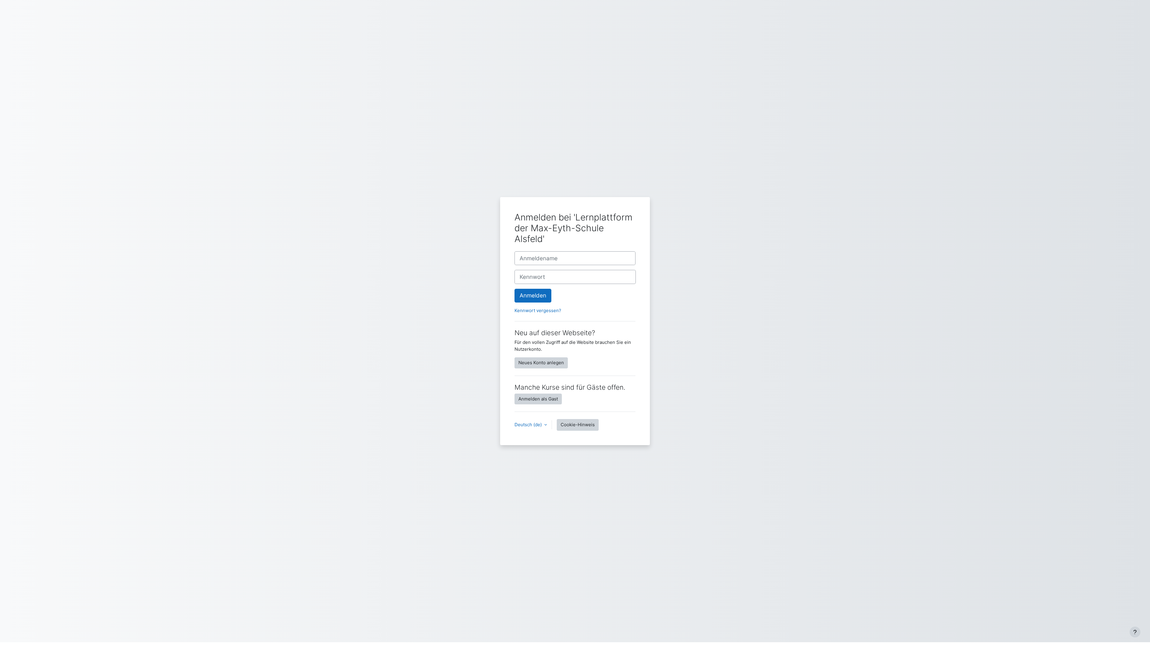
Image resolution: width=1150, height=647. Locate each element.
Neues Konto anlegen (541, 362)
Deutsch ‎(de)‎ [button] (529, 424)
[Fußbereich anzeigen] (1135, 632)
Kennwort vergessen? (538, 310)
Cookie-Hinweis (578, 424)
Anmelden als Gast (538, 399)
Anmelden (533, 295)
